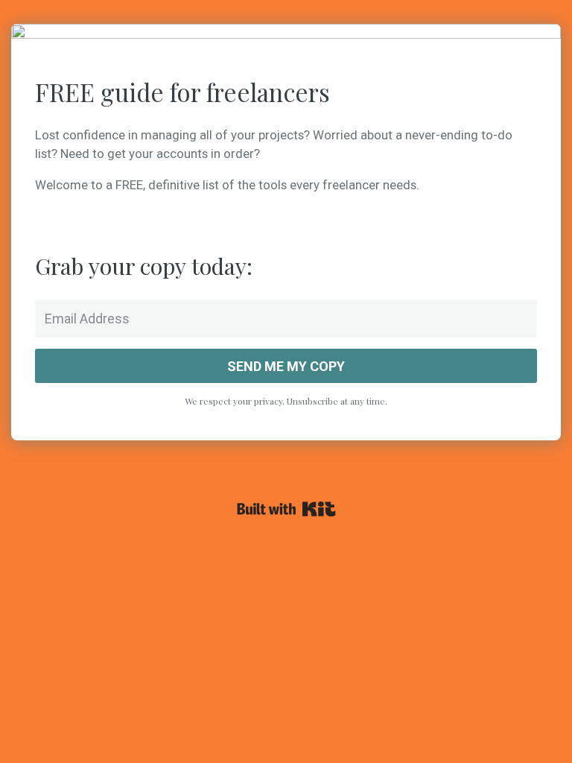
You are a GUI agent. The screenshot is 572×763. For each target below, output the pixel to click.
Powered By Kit (286, 509)
